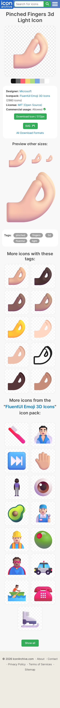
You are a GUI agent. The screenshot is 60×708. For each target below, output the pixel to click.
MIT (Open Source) (30, 105)
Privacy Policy (17, 664)
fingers (36, 235)
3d (49, 235)
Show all (30, 643)
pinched (20, 235)
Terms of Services (40, 664)
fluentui (20, 240)
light (34, 240)
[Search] (47, 4)
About (40, 658)
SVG (27, 125)
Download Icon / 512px (30, 116)
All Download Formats (30, 132)
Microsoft (26, 91)
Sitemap (30, 669)
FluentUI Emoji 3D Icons (35, 95)
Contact (53, 658)
